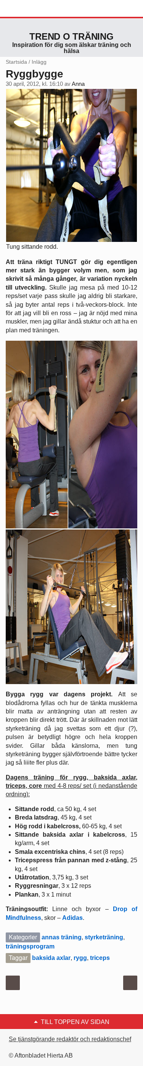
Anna (78, 84)
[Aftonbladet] (34, 9)
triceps (100, 958)
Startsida (16, 62)
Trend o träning (71, 36)
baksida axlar (51, 958)
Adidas (72, 918)
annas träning (62, 937)
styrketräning (104, 937)
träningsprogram (30, 946)
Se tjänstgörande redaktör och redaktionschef (70, 1039)
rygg (80, 958)
